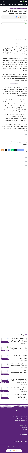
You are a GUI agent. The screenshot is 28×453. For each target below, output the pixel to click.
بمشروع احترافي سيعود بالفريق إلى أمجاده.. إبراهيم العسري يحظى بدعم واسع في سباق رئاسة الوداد (18, 340)
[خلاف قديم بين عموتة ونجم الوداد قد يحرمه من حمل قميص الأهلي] (5, 389)
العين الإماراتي (6, 141)
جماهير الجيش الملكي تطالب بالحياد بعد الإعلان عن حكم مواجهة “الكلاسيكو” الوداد (18, 396)
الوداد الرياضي (15, 143)
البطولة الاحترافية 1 (23, 8)
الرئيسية (11, 141)
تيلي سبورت (9, 143)
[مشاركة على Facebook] (23, 17)
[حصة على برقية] (9, 150)
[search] (6, 1)
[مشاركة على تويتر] (21, 17)
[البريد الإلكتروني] (19, 17)
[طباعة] (16, 17)
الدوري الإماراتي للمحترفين (13, 8)
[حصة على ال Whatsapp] (12, 150)
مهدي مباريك (24, 144)
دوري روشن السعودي (4, 382)
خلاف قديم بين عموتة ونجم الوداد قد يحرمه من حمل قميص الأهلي (18, 388)
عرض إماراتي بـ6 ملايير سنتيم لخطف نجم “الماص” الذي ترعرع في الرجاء (18, 364)
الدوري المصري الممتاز (4, 391)
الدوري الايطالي (5, 380)
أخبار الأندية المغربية (21, 141)
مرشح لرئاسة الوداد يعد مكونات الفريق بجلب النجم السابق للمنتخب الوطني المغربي (18, 357)
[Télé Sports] (20, 2)
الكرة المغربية (24, 143)
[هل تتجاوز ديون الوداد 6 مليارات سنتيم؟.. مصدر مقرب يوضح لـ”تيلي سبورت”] (5, 372)
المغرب (19, 143)
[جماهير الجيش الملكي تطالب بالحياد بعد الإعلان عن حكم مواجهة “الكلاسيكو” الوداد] (5, 396)
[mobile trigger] (25, 2)
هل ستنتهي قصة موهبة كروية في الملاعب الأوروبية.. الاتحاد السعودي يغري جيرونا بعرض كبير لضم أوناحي (18, 348)
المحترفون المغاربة (5, 350)
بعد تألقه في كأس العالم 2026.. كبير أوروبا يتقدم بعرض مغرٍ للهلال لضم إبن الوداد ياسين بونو (19, 381)
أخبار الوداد (15, 141)
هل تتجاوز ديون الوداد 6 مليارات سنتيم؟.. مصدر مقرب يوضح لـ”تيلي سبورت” (19, 372)
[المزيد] (14, 17)
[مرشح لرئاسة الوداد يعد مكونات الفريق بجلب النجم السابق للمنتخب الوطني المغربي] (5, 357)
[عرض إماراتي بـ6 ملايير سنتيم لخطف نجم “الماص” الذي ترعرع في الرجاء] (5, 365)
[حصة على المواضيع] (6, 150)
